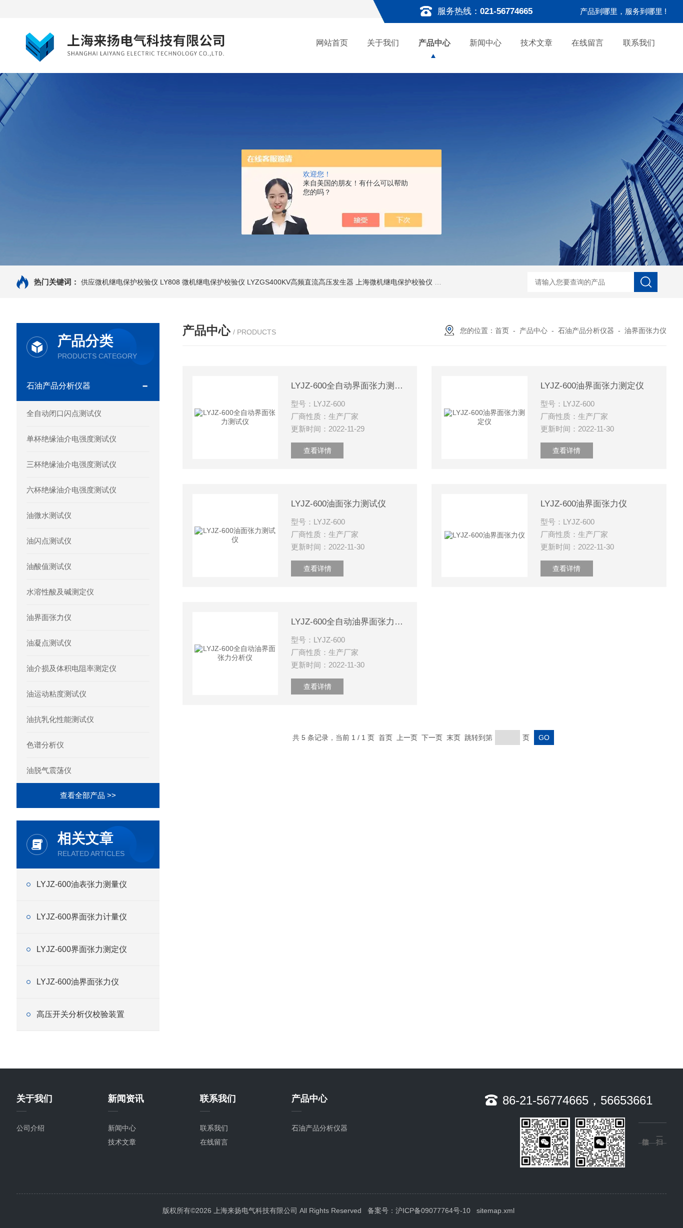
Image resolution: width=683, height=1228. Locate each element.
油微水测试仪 (49, 515)
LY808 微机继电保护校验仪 (202, 282)
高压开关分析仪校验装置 (80, 1014)
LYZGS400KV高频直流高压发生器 (300, 282)
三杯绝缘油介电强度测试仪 (71, 464)
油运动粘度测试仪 (56, 694)
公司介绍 (30, 1128)
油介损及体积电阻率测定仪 (71, 668)
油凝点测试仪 (49, 642)
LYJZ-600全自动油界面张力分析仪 (349, 621)
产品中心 (434, 42)
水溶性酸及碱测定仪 (60, 592)
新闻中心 (486, 42)
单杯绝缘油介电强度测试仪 (71, 438)
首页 (502, 330)
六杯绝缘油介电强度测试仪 (71, 490)
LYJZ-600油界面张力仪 (77, 982)
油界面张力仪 (49, 617)
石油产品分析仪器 (58, 386)
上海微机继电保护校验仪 (394, 282)
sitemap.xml (495, 1210)
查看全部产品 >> (88, 795)
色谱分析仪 (45, 744)
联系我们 (639, 42)
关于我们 (383, 42)
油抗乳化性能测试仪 (60, 719)
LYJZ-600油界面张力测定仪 (592, 385)
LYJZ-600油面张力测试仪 (338, 503)
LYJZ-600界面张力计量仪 (81, 916)
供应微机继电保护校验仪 (119, 282)
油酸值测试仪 (49, 566)
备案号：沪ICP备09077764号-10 (419, 1210)
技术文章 (536, 42)
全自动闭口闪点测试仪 (64, 413)
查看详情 (318, 450)
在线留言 (588, 42)
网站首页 (332, 42)
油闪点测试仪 (49, 540)
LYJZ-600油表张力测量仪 (81, 884)
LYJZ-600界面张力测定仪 (81, 949)
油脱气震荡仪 (49, 770)
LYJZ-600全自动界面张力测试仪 (349, 385)
